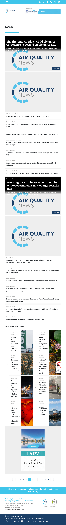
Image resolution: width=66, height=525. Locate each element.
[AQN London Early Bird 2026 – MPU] (33, 439)
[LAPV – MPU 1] (33, 461)
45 (48, 479)
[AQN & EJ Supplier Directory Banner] (43, 11)
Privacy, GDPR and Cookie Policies (37, 521)
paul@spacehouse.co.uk (26, 503)
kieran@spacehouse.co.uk (12, 507)
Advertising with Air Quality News (14, 509)
